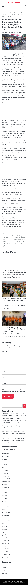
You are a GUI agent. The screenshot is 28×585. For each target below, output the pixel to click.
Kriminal (4, 561)
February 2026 (5, 467)
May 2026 (4, 458)
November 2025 (6, 475)
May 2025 (4, 492)
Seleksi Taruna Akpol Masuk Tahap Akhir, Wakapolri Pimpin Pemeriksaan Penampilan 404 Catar (13, 427)
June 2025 (4, 489)
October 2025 (5, 478)
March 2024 (5, 531)
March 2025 (5, 497)
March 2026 (5, 464)
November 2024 (6, 509)
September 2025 (6, 481)
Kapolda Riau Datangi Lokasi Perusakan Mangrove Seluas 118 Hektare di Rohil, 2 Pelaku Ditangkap (12, 420)
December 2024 (6, 506)
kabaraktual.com (16, 32)
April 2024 (4, 528)
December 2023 (6, 540)
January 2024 (5, 537)
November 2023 (6, 542)
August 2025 (5, 483)
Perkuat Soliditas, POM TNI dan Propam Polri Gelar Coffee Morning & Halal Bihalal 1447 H (14, 294)
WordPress (22, 576)
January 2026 (5, 469)
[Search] (24, 399)
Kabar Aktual (14, 2)
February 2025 (5, 500)
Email (4, 371)
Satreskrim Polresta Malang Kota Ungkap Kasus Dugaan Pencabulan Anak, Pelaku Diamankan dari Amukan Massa (13, 433)
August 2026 (5, 450)
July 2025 (4, 486)
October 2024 (5, 511)
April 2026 (4, 461)
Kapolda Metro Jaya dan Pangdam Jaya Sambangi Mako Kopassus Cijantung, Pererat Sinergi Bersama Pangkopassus (14, 414)
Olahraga (4, 567)
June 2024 (4, 523)
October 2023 (5, 545)
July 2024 (4, 520)
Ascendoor (11, 576)
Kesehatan (4, 558)
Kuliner (3, 564)
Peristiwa (4, 229)
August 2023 (5, 551)
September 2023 (6, 548)
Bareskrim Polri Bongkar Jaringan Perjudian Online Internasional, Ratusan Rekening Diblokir (14, 323)
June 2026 (4, 455)
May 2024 (4, 525)
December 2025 (6, 472)
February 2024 (5, 534)
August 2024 (5, 517)
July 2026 (4, 453)
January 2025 (5, 503)
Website (4, 377)
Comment (5, 345)
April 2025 (4, 495)
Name (4, 365)
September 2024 (6, 514)
